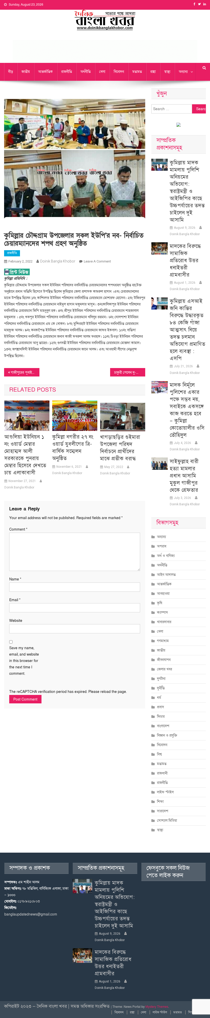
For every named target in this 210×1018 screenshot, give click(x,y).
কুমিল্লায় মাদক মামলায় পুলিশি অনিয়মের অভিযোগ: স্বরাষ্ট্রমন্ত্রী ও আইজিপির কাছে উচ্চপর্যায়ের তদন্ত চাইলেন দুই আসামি (187, 191)
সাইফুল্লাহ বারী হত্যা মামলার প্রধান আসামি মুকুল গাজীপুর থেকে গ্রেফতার (184, 476)
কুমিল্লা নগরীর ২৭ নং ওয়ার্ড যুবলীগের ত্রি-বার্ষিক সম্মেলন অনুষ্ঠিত (72, 448)
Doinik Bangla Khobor (57, 261)
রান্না (153, 71)
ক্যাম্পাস (162, 612)
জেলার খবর (164, 669)
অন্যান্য (183, 71)
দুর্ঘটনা (161, 678)
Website (15, 620)
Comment (18, 529)
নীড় (10, 71)
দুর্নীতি (161, 688)
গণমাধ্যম (163, 640)
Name (15, 579)
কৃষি (159, 603)
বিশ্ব (159, 754)
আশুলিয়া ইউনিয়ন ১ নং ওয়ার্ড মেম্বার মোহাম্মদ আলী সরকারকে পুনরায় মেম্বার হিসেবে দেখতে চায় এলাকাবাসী (25, 455)
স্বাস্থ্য (167, 71)
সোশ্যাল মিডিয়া (167, 820)
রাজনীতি (66, 71)
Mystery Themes (156, 1007)
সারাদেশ (162, 811)
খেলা (102, 71)
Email (14, 600)
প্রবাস (160, 707)
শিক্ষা (160, 801)
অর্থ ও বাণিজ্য (166, 555)
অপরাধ (161, 546)
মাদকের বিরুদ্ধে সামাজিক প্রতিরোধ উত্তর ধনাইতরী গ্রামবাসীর (185, 260)
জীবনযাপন (164, 659)
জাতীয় (26, 71)
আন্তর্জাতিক (45, 71)
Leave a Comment (97, 261)
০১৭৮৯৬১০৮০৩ (28, 901)
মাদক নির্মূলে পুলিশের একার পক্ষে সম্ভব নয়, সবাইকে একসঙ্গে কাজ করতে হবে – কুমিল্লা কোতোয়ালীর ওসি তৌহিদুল (187, 410)
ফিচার (161, 716)
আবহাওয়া (163, 593)
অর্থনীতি (85, 71)
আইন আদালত (166, 574)
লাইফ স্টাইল (165, 792)
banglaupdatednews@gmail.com (30, 914)
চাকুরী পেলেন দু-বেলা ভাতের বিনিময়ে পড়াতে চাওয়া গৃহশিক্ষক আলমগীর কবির (129, 372)
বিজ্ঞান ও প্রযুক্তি (167, 735)
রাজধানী (162, 773)
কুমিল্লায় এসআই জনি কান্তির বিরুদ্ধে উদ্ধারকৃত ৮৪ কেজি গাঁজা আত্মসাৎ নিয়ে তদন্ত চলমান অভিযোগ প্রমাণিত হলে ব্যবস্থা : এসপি (187, 330)
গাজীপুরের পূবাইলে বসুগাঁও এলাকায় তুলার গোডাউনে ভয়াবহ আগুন (25, 372)
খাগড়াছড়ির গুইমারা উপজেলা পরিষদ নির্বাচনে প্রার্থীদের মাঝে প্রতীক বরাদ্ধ (120, 448)
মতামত (137, 71)
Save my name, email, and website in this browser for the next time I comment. (24, 661)
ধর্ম (159, 697)
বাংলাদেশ (163, 726)
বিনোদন (119, 71)
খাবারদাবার (164, 622)
